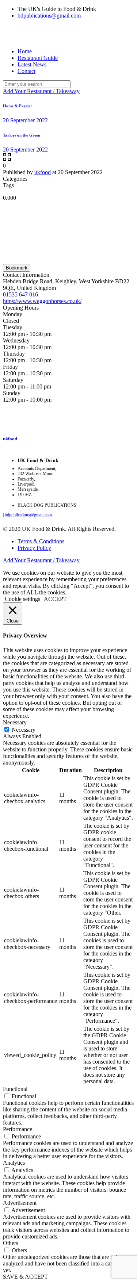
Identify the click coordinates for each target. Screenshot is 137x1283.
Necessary (23, 730)
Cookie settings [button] (22, 599)
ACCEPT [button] (55, 599)
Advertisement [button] (20, 1203)
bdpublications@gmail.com (49, 15)
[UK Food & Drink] (3, 33)
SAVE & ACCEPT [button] (25, 1277)
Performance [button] (17, 1129)
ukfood (42, 172)
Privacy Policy (34, 548)
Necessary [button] (15, 722)
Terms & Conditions (41, 541)
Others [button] (10, 1243)
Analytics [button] (14, 1163)
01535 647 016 (20, 294)
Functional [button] (15, 1089)
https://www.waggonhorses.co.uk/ (42, 301)
